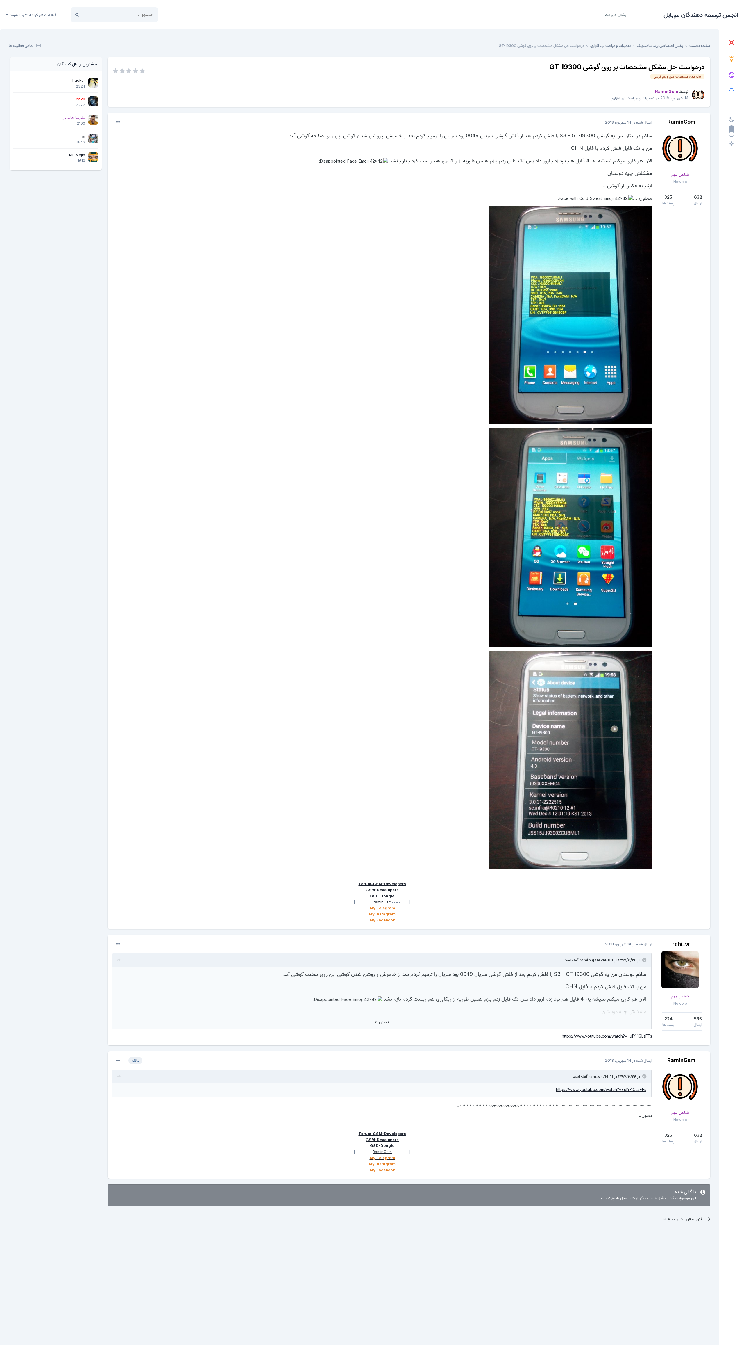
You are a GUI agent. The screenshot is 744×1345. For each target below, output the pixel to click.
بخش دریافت (615, 14)
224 (668, 1018)
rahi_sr (681, 944)
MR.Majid (77, 154)
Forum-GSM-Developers (382, 883)
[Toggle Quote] (643, 960)
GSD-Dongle (382, 896)
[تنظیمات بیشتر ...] (118, 122)
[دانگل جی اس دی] (731, 75)
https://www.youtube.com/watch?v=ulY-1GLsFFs (607, 1035)
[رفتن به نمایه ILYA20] (93, 101)
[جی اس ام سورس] (731, 59)
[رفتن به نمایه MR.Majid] (93, 157)
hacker (78, 80)
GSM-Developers (382, 889)
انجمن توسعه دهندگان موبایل (700, 14)
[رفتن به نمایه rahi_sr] (680, 969)
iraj (82, 136)
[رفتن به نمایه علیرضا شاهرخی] (93, 120)
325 (668, 197)
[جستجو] (77, 14)
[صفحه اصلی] (731, 42)
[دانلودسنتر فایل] (731, 91)
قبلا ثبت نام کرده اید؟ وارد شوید (32, 15)
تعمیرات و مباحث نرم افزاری (632, 97)
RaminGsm (681, 122)
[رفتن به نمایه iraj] (93, 138)
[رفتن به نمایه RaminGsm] (698, 94)
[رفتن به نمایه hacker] (93, 83)
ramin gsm (590, 960)
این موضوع (99, 14)
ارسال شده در (628, 122)
